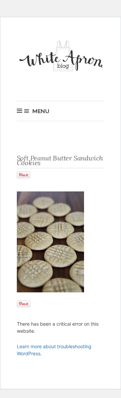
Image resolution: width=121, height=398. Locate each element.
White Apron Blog (62, 58)
